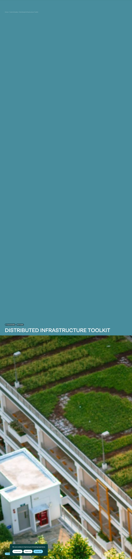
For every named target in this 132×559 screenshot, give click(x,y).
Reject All (28, 551)
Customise (17, 551)
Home (6, 12)
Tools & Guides (13, 12)
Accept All (38, 551)
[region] (29, 550)
